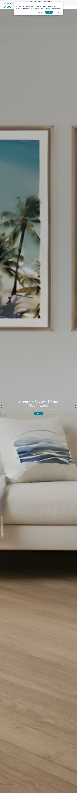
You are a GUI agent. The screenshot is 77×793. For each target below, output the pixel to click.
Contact (68, 6)
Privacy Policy (53, 6)
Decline (57, 12)
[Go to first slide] (75, 406)
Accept (49, 12)
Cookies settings (41, 12)
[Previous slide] (1, 406)
